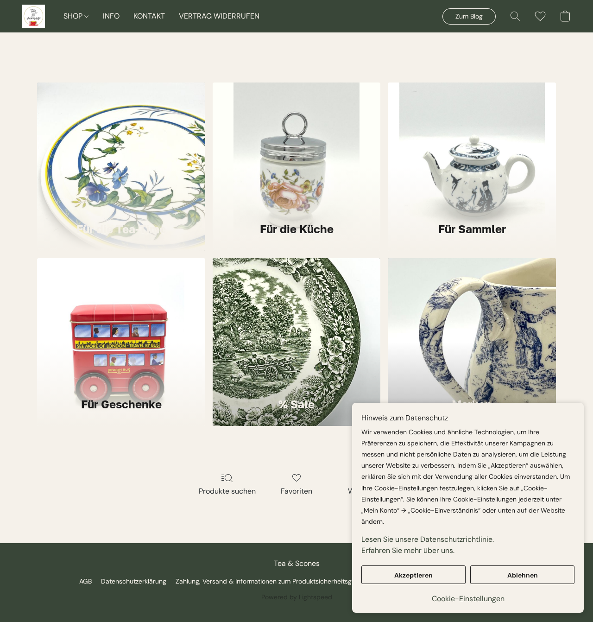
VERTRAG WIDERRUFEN (219, 16)
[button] (33, 16)
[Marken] (472, 322)
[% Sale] (297, 322)
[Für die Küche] (297, 146)
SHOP (73, 16)
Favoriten (296, 491)
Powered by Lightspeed (296, 597)
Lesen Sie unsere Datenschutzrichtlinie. (427, 539)
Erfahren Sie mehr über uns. (407, 550)
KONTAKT (149, 16)
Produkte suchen (227, 491)
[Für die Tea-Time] (121, 146)
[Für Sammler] (472, 146)
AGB (85, 581)
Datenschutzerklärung (133, 581)
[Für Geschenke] (121, 322)
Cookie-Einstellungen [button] (468, 598)
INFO (111, 16)
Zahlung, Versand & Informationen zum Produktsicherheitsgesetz (271, 581)
